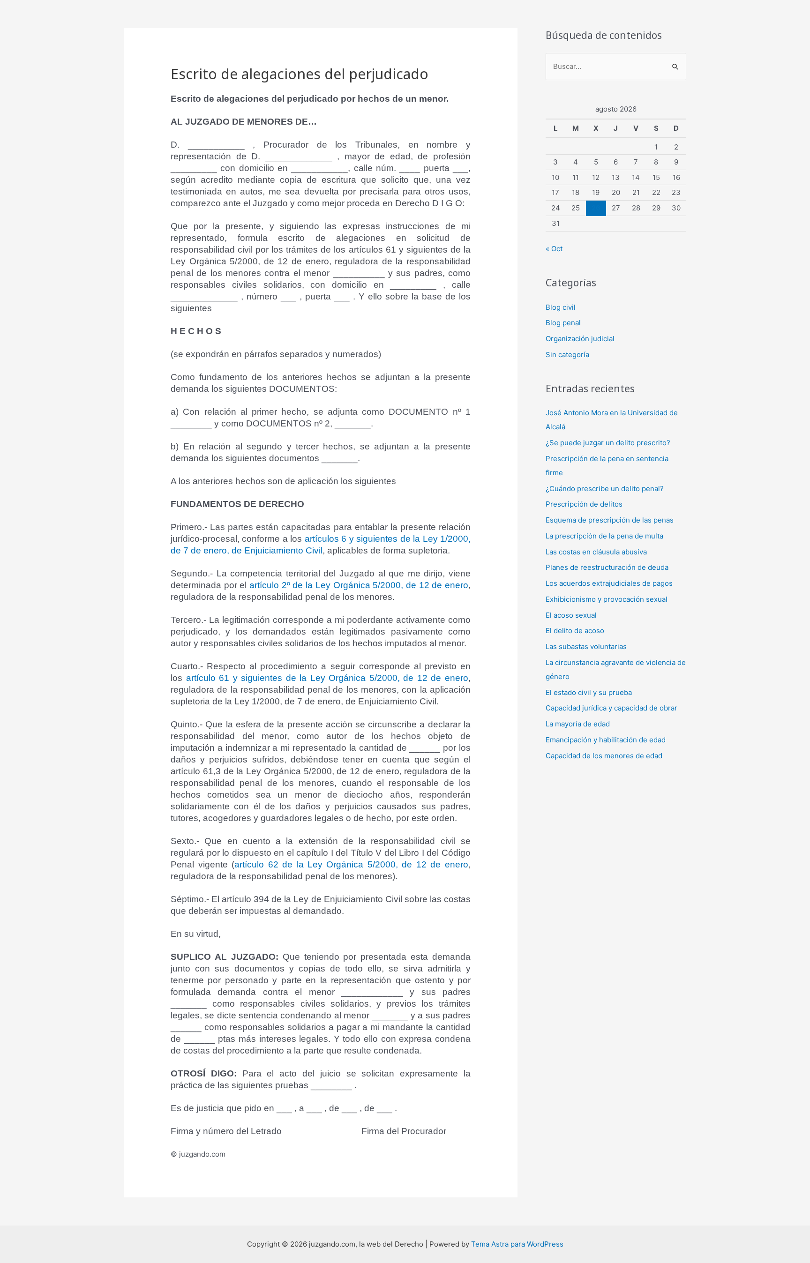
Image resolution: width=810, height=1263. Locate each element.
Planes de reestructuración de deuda (607, 567)
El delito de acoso (575, 630)
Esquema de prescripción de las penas (610, 520)
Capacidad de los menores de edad (604, 755)
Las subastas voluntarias (586, 646)
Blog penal (563, 322)
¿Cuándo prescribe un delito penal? (605, 488)
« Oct (554, 248)
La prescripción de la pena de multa (604, 535)
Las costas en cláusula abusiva (596, 551)
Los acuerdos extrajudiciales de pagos (609, 583)
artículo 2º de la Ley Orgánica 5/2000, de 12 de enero (358, 585)
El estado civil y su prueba (589, 692)
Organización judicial (580, 338)
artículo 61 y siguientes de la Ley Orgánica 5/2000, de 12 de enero (327, 678)
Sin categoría (567, 354)
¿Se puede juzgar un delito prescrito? (608, 442)
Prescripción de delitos (584, 504)
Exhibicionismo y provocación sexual (607, 599)
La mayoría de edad (578, 723)
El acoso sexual (571, 615)
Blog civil (561, 307)
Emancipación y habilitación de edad (606, 739)
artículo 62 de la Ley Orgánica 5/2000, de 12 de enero (351, 864)
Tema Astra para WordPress (517, 1244)
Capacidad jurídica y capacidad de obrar (611, 707)
